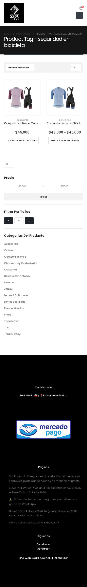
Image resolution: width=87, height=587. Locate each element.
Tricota (8, 327)
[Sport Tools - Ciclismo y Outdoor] (14, 13)
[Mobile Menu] (79, 15)
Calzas (8, 250)
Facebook (43, 544)
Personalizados (14, 308)
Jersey (8, 289)
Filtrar (43, 197)
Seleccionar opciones (22, 140)
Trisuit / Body (12, 334)
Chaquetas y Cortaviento (20, 263)
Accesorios (11, 244)
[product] (22, 97)
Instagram (43, 549)
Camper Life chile (15, 257)
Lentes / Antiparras (16, 295)
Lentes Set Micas (14, 302)
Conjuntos (22, 120)
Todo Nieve (11, 321)
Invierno (9, 282)
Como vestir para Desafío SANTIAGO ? (34, 522)
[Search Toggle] (75, 8)
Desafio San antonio (17, 276)
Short (7, 315)
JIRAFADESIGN (60, 558)
